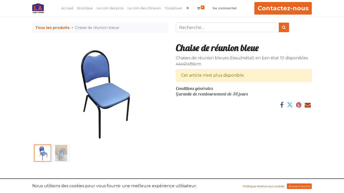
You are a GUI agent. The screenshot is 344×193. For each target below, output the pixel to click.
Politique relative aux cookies (263, 186)
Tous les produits (52, 27)
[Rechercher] (284, 27)
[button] (187, 8)
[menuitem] (67, 8)
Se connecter (225, 8)
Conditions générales (194, 88)
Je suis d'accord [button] (299, 186)
